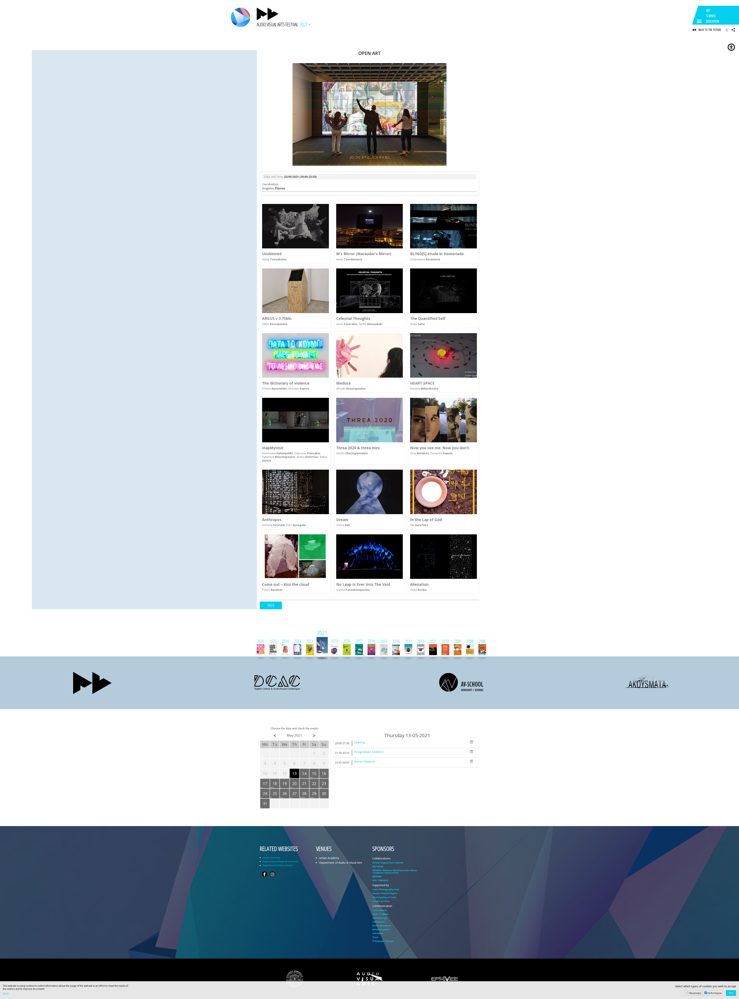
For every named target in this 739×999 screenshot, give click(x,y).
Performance (714, 993)
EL (727, 30)
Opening (359, 742)
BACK (271, 605)
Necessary (695, 993)
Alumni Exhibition (364, 761)
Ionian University (271, 857)
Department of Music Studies (278, 865)
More (6, 993)
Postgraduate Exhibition (369, 752)
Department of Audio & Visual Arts (280, 861)
